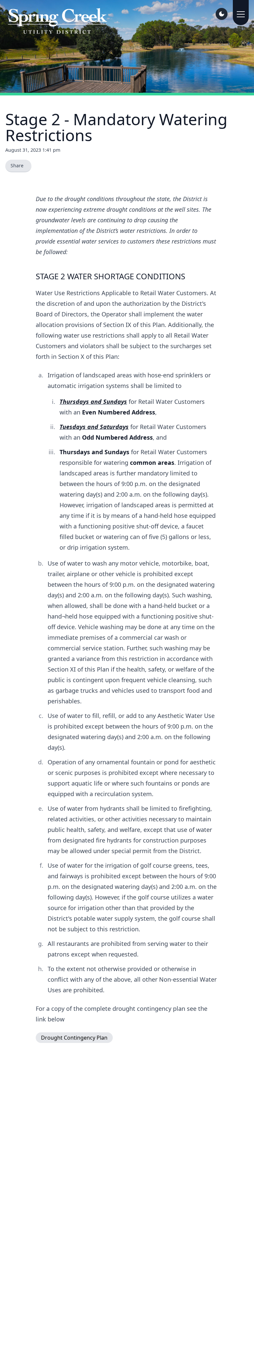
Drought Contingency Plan (74, 1037)
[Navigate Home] (57, 21)
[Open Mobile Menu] (241, 12)
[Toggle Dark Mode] (222, 14)
